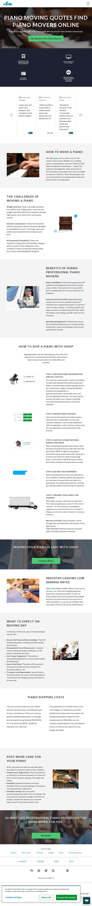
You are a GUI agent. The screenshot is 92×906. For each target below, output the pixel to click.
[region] (41, 894)
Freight (51, 853)
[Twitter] (46, 871)
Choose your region (45, 878)
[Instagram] (39, 871)
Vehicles (13, 853)
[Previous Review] (11, 115)
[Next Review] (80, 115)
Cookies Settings (13, 897)
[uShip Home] (8, 3)
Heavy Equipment (75, 853)
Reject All (46, 897)
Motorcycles (26, 853)
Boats (61, 853)
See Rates (46, 835)
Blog (71, 861)
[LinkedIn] (67, 871)
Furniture (39, 853)
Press (56, 861)
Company (23, 861)
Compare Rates (46, 561)
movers (75, 282)
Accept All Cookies (66, 897)
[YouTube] (53, 871)
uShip (65, 354)
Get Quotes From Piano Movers (46, 38)
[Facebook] (32, 871)
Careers (40, 861)
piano (56, 158)
